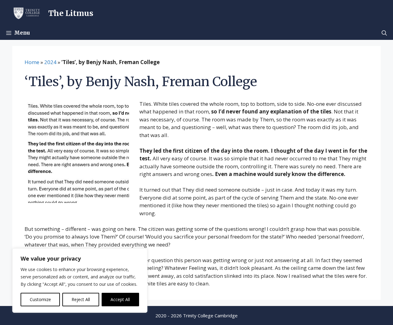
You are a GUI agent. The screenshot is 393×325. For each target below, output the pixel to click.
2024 (50, 62)
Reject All (81, 299)
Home (32, 62)
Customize (40, 299)
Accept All (120, 299)
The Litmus (70, 13)
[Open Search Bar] (384, 33)
